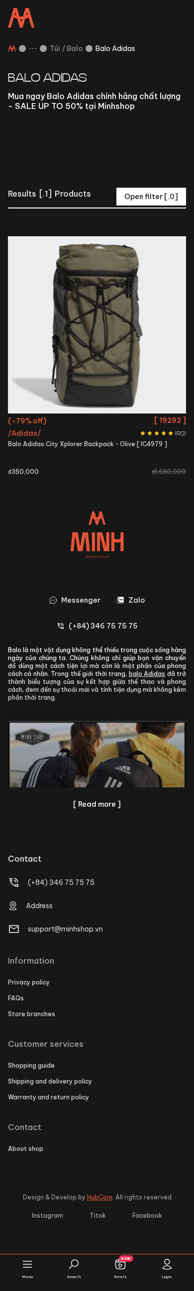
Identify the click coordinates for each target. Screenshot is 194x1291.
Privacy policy (29, 982)
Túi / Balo (66, 48)
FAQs (16, 998)
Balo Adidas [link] (115, 48)
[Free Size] (97, 324)
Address (39, 905)
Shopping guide (31, 1065)
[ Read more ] (97, 804)
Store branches (31, 1014)
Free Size (97, 422)
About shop (25, 1148)
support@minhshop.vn (65, 929)
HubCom (99, 1197)
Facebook (147, 1215)
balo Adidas (147, 673)
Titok (98, 1215)
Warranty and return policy (48, 1097)
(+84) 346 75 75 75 (61, 882)
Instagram (47, 1215)
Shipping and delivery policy (50, 1081)
